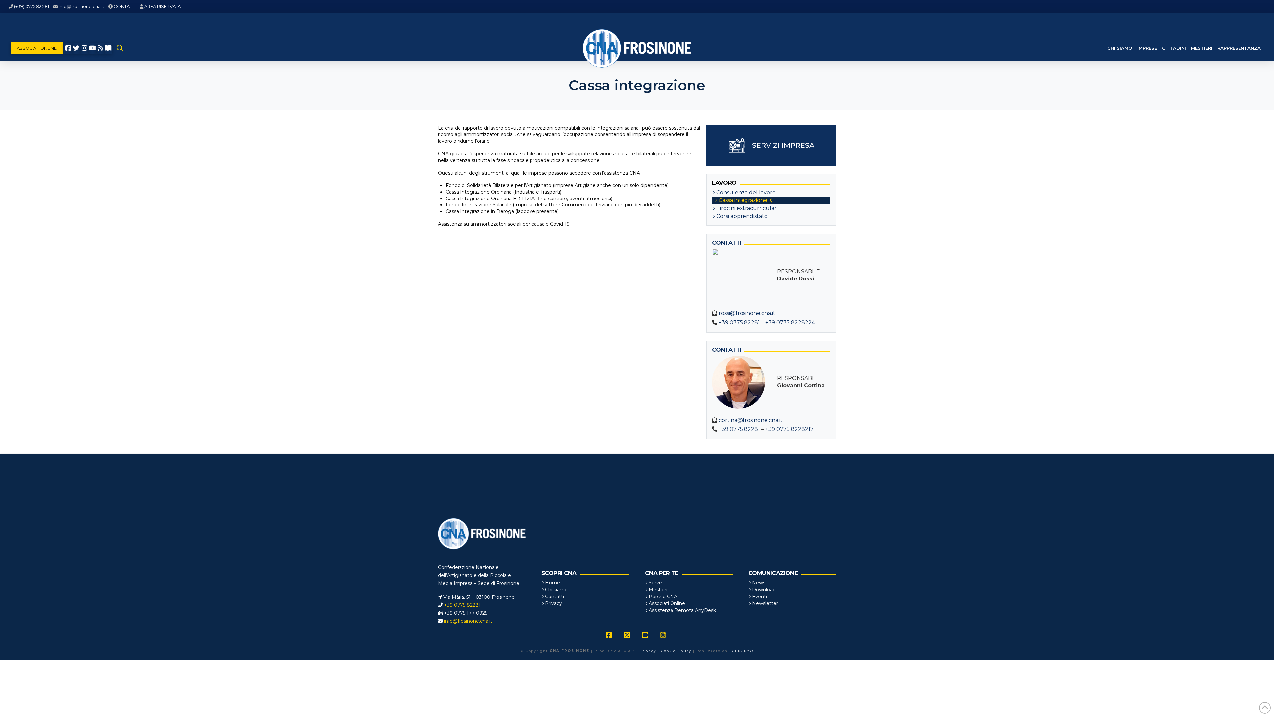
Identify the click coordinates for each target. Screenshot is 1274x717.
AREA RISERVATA (162, 6)
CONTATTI (124, 6)
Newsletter (765, 603)
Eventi (759, 596)
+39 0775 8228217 (789, 429)
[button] (120, 48)
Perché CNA (663, 596)
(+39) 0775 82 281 (31, 6)
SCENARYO (741, 651)
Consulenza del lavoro (746, 192)
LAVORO (724, 182)
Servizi (656, 583)
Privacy (553, 603)
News (758, 583)
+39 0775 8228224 (790, 322)
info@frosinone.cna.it (81, 6)
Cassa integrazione (743, 200)
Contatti (554, 596)
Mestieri (658, 590)
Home (552, 583)
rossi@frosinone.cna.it (747, 313)
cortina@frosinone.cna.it (751, 420)
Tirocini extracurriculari (747, 208)
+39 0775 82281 (739, 322)
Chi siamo (556, 590)
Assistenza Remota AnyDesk (682, 610)
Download (764, 590)
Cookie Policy (676, 651)
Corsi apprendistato (742, 216)
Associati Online (667, 603)
